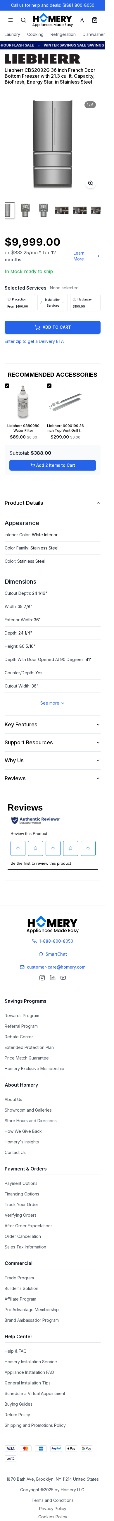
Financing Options (22, 1193)
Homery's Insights (22, 1141)
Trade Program (19, 1277)
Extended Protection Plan (29, 1047)
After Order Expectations (29, 1225)
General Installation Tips (28, 1382)
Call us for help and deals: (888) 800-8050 (52, 5)
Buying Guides (18, 1404)
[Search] (23, 20)
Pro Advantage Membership (32, 1309)
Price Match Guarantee (27, 1057)
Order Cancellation (23, 1236)
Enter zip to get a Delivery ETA (34, 341)
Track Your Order (21, 1204)
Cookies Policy (52, 1516)
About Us (13, 1099)
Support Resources (29, 742)
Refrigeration (63, 34)
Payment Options (21, 1183)
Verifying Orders (21, 1215)
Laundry (12, 34)
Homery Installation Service (31, 1361)
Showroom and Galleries (28, 1109)
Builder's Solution (21, 1288)
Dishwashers (95, 34)
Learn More (79, 255)
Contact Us (15, 1152)
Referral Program (21, 1026)
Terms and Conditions (53, 1500)
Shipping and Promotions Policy (35, 1425)
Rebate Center (19, 1036)
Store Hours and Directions (31, 1120)
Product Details (24, 503)
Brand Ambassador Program (32, 1320)
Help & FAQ (16, 1351)
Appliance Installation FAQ (29, 1372)
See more (49, 702)
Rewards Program (22, 1015)
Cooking (35, 34)
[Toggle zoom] (90, 183)
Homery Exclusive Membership (34, 1068)
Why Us (14, 760)
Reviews (15, 778)
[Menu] (10, 20)
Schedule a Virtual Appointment (35, 1393)
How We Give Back (23, 1131)
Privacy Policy (52, 1508)
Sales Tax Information (25, 1246)
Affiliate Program (20, 1298)
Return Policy (17, 1414)
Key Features (21, 724)
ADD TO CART (57, 327)
